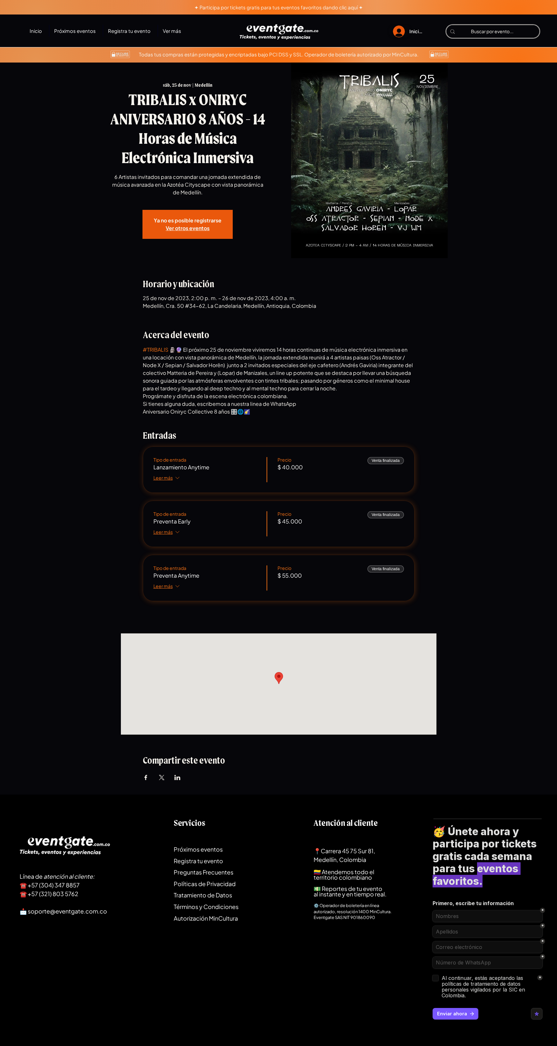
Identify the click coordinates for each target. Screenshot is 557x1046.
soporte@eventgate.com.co (67, 911)
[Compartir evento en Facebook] (146, 777)
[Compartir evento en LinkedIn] (177, 777)
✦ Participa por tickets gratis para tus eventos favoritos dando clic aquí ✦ (278, 7)
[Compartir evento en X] (162, 777)
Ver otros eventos (188, 228)
